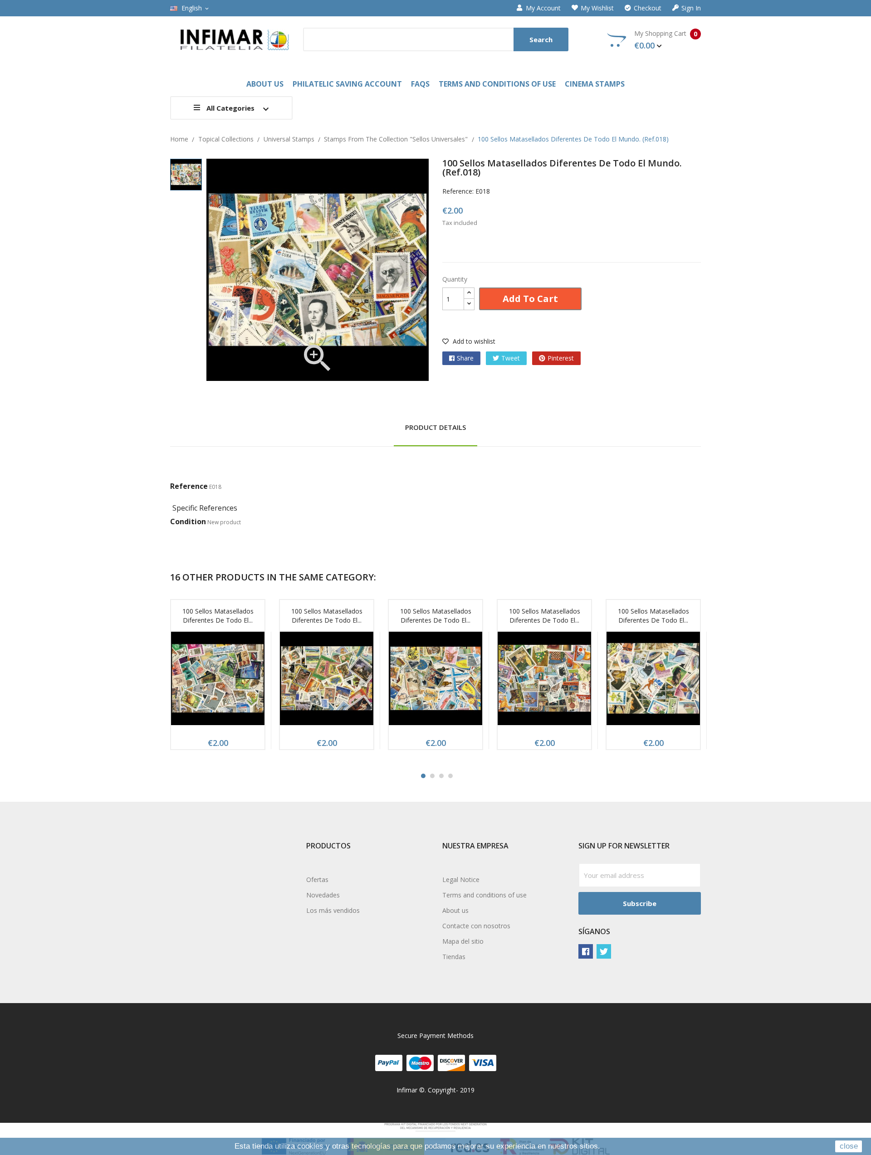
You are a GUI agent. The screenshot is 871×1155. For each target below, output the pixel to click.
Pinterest (561, 358)
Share (465, 358)
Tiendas (453, 956)
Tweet (510, 358)
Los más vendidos (333, 910)
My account (543, 8)
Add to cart (530, 298)
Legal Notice (461, 879)
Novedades (323, 895)
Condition (188, 521)
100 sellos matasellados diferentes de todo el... (218, 615)
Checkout (647, 8)
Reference (189, 486)
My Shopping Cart (665, 40)
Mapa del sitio (463, 941)
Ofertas (317, 879)
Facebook (585, 951)
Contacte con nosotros (476, 925)
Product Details (435, 427)
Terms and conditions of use (484, 895)
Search (541, 39)
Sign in (691, 8)
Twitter (604, 951)
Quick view (217, 681)
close (849, 1146)
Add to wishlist (473, 341)
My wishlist (597, 8)
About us (455, 910)
